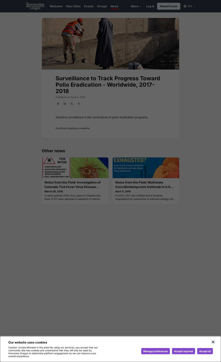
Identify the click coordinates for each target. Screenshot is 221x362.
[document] (110, 349)
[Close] (213, 342)
